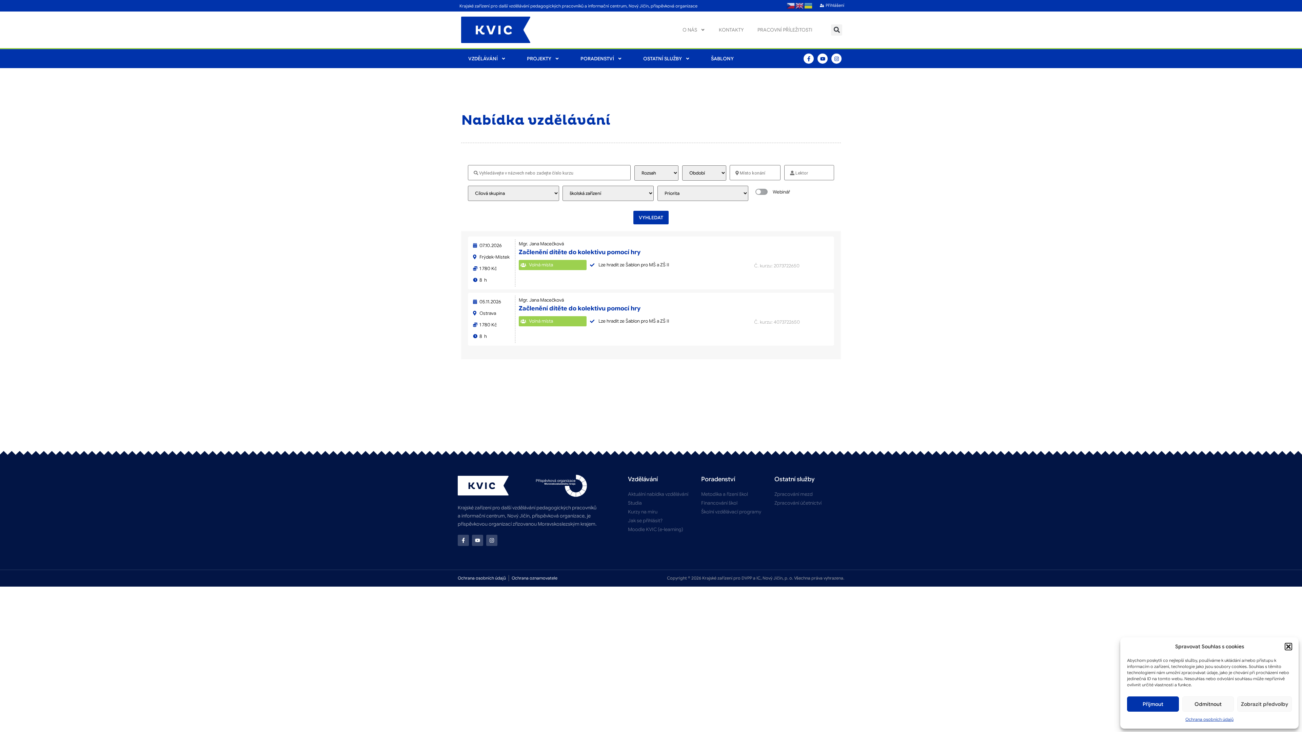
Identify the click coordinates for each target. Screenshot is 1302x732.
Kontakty (731, 30)
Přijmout (1153, 704)
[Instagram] (836, 59)
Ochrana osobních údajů (1209, 719)
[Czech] (791, 5)
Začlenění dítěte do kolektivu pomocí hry (579, 252)
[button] (1288, 646)
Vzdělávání (483, 59)
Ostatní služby (662, 59)
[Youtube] (822, 59)
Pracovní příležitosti (784, 30)
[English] (799, 5)
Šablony (722, 59)
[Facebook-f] (809, 59)
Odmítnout (1208, 704)
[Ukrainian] (808, 5)
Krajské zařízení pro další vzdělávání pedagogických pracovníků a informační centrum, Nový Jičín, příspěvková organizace (578, 5)
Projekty (539, 59)
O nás (690, 30)
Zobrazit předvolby (1264, 704)
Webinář (781, 192)
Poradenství (597, 59)
